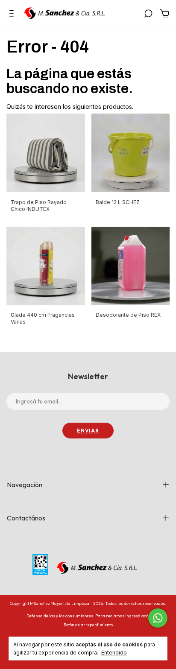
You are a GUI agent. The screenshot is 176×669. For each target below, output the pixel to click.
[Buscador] (148, 15)
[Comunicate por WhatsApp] (157, 618)
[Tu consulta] (163, 15)
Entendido (114, 652)
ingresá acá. (137, 616)
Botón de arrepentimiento (88, 625)
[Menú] (13, 15)
